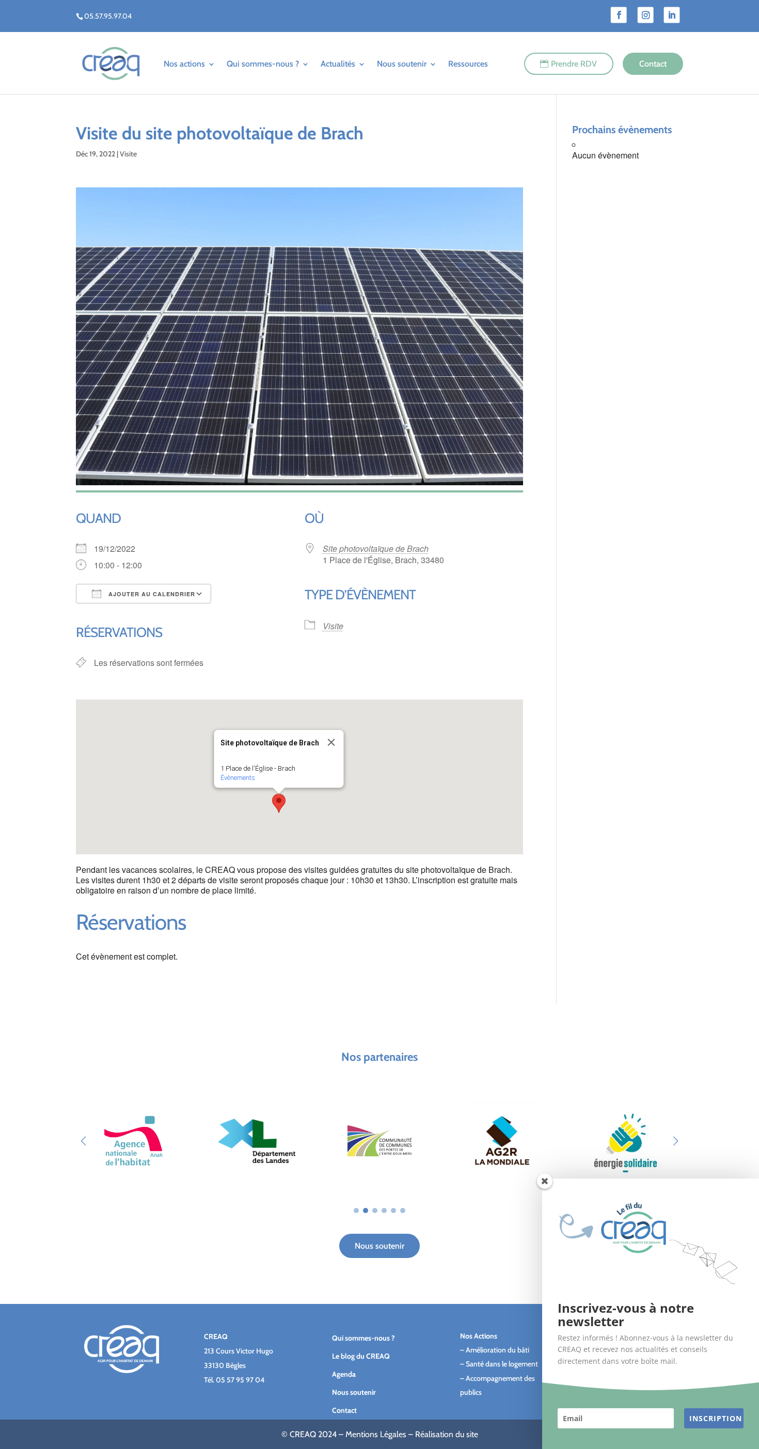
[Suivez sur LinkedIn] (672, 15)
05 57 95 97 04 (240, 1379)
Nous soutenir (401, 64)
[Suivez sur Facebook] (619, 15)
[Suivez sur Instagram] (646, 15)
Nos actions (184, 64)
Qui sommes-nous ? (263, 64)
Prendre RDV (574, 64)
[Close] (331, 742)
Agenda (344, 1374)
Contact (653, 64)
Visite (128, 153)
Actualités (338, 64)
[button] (279, 803)
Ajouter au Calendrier (150, 594)
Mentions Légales (375, 1434)
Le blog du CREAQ (361, 1356)
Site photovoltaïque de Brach (376, 548)
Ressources (468, 64)
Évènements (237, 778)
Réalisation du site (446, 1434)
